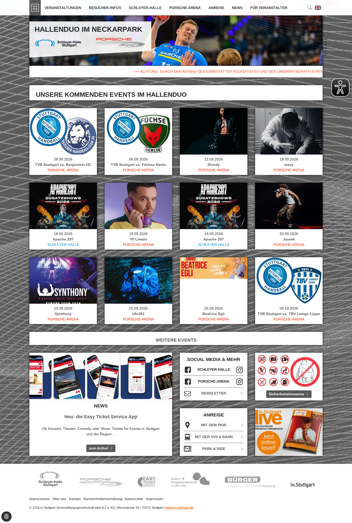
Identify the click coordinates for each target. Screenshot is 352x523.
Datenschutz (134, 499)
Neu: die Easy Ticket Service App (100, 416)
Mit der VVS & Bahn (214, 437)
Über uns (59, 499)
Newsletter (213, 393)
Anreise (216, 8)
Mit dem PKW (213, 425)
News (237, 8)
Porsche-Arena (185, 8)
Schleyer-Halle (145, 8)
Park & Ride (213, 449)
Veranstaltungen (63, 8)
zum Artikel (99, 448)
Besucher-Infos (105, 8)
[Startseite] (35, 8)
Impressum (154, 499)
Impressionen (39, 499)
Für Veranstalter (268, 8)
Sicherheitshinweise (287, 394)
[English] (318, 8)
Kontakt (75, 499)
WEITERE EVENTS (176, 340)
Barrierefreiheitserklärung (103, 499)
